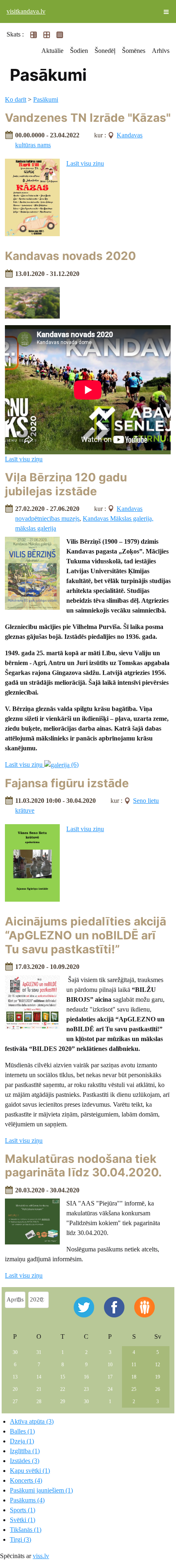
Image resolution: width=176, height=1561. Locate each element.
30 (15, 1352)
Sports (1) (22, 1509)
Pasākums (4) (27, 1500)
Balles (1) (22, 1431)
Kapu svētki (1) (30, 1470)
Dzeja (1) (22, 1441)
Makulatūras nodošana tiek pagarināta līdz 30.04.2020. (83, 1166)
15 (62, 1377)
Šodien (79, 50)
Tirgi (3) (20, 1539)
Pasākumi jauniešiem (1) (41, 1490)
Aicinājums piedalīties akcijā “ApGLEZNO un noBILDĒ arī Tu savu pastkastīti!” (85, 935)
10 (110, 1364)
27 (15, 1401)
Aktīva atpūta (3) (32, 1421)
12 (157, 1364)
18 (133, 1377)
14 (38, 1377)
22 (62, 1389)
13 (15, 1377)
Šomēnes (133, 50)
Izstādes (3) (24, 1460)
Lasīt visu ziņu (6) (42, 764)
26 (157, 1389)
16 (86, 1377)
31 (38, 1352)
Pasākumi (45, 99)
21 (38, 1389)
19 (157, 1377)
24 (110, 1389)
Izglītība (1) (25, 1450)
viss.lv (41, 1555)
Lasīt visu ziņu (85, 163)
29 (62, 1401)
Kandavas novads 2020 (70, 256)
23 (86, 1389)
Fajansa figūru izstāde (67, 783)
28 (38, 1401)
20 (15, 1389)
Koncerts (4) (26, 1480)
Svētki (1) (22, 1519)
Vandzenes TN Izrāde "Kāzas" (88, 118)
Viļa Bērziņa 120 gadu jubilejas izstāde (66, 484)
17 (110, 1377)
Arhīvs (160, 50)
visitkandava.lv (26, 11)
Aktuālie (52, 50)
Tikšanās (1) (25, 1529)
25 (133, 1389)
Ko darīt (15, 99)
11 (133, 1364)
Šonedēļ (105, 50)
